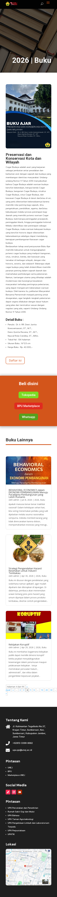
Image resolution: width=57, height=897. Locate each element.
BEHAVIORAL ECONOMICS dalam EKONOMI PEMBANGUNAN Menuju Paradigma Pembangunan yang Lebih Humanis (28, 493)
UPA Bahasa (13, 815)
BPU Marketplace (28, 406)
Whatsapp (28, 417)
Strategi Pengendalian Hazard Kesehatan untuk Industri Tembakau (25, 571)
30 (51, 690)
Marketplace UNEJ (16, 775)
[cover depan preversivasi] (28, 147)
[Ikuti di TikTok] (8, 792)
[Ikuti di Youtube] (19, 792)
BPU (10, 771)
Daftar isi (15, 360)
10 (42, 690)
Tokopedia (28, 395)
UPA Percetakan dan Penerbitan (23, 808)
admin (16, 499)
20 (46, 690)
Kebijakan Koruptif (19, 644)
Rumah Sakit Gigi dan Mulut (21, 811)
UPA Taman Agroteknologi (20, 819)
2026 (20, 60)
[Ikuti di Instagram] (14, 792)
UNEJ (10, 767)
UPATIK (11, 834)
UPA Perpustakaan (16, 830)
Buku (42, 60)
